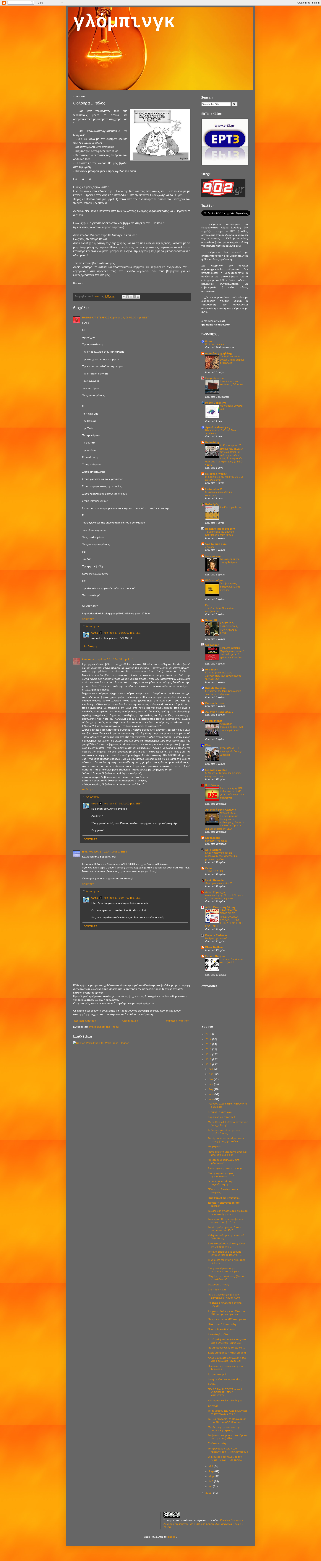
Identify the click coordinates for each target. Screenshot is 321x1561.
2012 (208, 1064)
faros (94, 632)
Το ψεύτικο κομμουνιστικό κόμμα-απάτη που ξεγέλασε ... (227, 1437)
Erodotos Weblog (216, 769)
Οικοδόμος (212, 644)
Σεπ (211, 1084)
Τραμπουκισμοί (217, 1374)
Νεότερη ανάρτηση (85, 1020)
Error (208, 605)
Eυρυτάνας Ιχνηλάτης (218, 353)
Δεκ (211, 1068)
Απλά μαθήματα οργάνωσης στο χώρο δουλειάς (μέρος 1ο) (227, 1359)
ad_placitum (213, 849)
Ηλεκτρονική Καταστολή (222, 1324)
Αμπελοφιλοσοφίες (217, 427)
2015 (208, 1049)
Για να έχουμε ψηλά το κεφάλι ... (226, 1347)
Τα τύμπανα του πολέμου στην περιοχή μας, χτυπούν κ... (226, 1140)
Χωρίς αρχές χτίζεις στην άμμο (225, 1167)
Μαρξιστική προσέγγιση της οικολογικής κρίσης (224, 1429)
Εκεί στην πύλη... (218, 1443)
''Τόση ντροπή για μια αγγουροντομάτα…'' (221, 1174)
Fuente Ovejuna (215, 956)
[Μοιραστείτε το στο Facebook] (134, 297)
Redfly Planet (213, 720)
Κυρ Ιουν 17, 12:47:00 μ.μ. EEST (108, 851)
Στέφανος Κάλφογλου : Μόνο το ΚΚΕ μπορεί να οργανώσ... (226, 1313)
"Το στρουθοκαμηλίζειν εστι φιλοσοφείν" (223, 1161)
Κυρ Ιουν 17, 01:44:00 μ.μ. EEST (122, 897)
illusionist (88, 659)
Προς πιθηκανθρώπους (221, 1329)
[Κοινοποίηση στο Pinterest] (138, 297)
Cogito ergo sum (215, 543)
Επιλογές (213, 1405)
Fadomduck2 (213, 488)
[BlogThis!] (127, 297)
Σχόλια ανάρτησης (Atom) (104, 1026)
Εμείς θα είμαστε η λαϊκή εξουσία (227, 1352)
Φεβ (211, 1481)
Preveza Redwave (216, 935)
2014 (208, 1054)
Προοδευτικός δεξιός (216, 840)
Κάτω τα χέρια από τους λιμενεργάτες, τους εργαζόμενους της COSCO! (223, 675)
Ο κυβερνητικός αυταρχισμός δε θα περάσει (230, 586)
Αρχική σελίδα (130, 1020)
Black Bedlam (214, 947)
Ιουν (211, 1099)
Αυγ (211, 1089)
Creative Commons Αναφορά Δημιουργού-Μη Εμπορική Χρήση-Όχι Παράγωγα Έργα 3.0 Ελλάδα (203, 1524)
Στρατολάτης (213, 555)
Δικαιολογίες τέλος (218, 1334)
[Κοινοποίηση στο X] (131, 297)
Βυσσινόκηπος (214, 703)
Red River (211, 669)
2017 (208, 1039)
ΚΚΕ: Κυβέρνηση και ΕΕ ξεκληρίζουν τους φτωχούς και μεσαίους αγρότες (221, 856)
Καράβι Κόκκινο (215, 687)
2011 (208, 1492)
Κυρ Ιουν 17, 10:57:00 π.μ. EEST (115, 659)
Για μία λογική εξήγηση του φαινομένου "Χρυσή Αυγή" (224, 1296)
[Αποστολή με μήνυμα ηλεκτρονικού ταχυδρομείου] (124, 297)
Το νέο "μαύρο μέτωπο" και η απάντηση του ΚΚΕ (224, 1229)
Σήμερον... (211, 547)
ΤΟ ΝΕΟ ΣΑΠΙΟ (214, 871)
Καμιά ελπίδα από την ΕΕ (222, 1116)
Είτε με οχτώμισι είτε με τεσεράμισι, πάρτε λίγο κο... (225, 1270)
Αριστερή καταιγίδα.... (219, 711)
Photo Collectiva (215, 402)
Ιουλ (211, 1094)
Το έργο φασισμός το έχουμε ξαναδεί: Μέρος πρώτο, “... (225, 1253)
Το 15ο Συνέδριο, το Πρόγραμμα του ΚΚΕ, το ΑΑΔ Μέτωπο (227, 1420)
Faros (209, 341)
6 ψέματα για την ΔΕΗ (217, 938)
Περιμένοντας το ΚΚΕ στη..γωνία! (227, 1319)
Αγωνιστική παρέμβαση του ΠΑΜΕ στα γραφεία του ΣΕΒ (232, 727)
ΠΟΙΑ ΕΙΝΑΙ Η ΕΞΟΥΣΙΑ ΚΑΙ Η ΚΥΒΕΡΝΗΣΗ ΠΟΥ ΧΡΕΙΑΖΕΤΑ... (225, 1392)
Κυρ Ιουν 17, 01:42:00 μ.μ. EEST (122, 803)
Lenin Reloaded (215, 880)
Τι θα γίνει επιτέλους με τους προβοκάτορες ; (224, 1132)
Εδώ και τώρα (214, 580)
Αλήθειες (213, 1384)
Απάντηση (88, 618)
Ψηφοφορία (214, 1146)
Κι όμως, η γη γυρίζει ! (221, 1111)
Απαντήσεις (93, 626)
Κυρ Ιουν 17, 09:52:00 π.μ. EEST (129, 317)
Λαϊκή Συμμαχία (215, 892)
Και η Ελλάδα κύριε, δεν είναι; (225, 1379)
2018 (208, 1034)
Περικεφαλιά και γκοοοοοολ (223, 1197)
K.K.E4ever (212, 785)
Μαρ (212, 1476)
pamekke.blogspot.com (220, 528)
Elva (84, 851)
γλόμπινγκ (124, 22)
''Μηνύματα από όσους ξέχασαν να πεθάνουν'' (226, 1278)
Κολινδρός (212, 504)
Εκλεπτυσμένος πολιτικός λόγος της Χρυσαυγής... (226, 1245)
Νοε (211, 1073)
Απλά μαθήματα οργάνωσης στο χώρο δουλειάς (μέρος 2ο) (227, 1341)
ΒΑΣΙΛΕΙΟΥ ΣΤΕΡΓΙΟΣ (95, 317)
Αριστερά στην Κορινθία (220, 809)
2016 (208, 1044)
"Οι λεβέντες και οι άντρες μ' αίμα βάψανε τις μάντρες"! (232, 359)
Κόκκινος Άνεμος (216, 473)
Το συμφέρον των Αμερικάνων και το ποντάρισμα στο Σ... (227, 1412)
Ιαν (211, 1486)
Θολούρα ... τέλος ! (219, 1284)
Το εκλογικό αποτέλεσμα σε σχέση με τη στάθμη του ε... (228, 1212)
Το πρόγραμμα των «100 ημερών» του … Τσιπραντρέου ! (228, 1450)
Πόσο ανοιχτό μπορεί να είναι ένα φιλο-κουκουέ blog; (227, 1153)
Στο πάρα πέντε (217, 1289)
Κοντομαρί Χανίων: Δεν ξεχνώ (225, 1400)
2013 (208, 1059)
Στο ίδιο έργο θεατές (230, 507)
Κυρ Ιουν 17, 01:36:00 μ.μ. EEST (122, 632)
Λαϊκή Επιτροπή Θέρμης (220, 907)
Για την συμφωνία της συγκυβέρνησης (220, 1183)
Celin (208, 868)
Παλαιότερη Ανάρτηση (176, 1020)
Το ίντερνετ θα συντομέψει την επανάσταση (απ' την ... (225, 1221)
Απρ (211, 1471)
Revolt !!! (211, 620)
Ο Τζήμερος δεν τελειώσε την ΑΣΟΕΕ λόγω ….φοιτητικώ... (226, 1458)
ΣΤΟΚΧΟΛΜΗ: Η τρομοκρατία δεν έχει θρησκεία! (231, 751)
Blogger (171, 1536)
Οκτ (211, 1079)
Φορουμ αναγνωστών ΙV (218, 883)
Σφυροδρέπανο (215, 378)
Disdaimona (212, 837)
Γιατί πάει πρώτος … (216, 344)
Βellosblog (212, 442)
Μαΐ (211, 1466)
